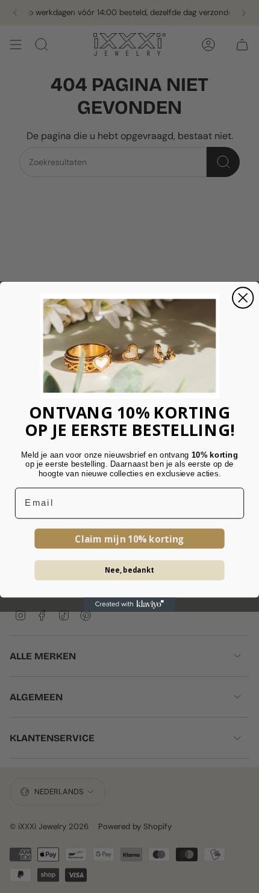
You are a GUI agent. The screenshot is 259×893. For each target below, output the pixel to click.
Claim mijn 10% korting (129, 538)
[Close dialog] (242, 297)
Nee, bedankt (129, 570)
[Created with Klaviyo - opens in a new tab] (130, 604)
